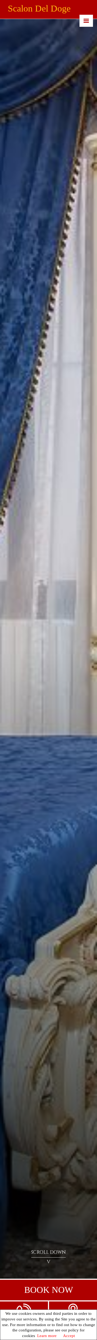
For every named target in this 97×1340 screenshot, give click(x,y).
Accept (69, 1336)
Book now (48, 1290)
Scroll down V (48, 1257)
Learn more (47, 1336)
